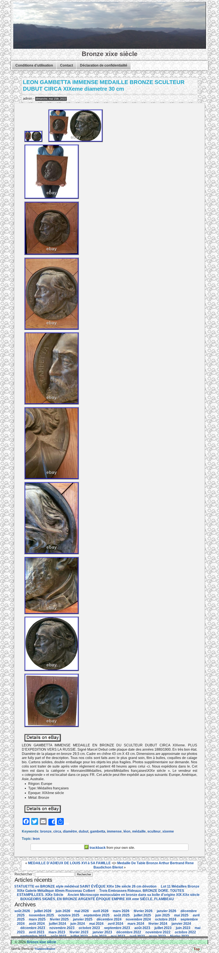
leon (36, 838)
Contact (66, 65)
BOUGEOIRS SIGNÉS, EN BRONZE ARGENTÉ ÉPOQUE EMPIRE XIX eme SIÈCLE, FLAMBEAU (97, 899)
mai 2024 (96, 923)
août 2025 (122, 915)
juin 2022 (99, 936)
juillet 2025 (142, 915)
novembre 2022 (157, 932)
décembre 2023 (32, 928)
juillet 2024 (57, 923)
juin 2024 (77, 923)
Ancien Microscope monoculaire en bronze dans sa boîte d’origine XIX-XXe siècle (134, 895)
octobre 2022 (185, 932)
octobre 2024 (165, 919)
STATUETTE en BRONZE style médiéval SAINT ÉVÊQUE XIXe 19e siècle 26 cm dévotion (85, 886)
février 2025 (59, 919)
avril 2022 (137, 936)
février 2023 (79, 932)
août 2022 (58, 936)
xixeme (168, 831)
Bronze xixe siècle (110, 53)
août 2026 (22, 911)
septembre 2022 (33, 936)
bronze (46, 831)
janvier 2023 (102, 932)
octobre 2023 (89, 928)
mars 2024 (135, 923)
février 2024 (157, 923)
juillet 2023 (163, 928)
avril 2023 (36, 932)
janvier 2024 (181, 923)
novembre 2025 (41, 915)
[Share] (51, 822)
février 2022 (179, 936)
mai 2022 (118, 936)
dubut (83, 831)
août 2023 (142, 928)
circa (57, 831)
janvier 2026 (166, 911)
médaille (139, 831)
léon (126, 831)
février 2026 (143, 911)
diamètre (70, 831)
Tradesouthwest (44, 948)
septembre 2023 (117, 928)
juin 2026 (63, 911)
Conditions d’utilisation (34, 65)
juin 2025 (162, 915)
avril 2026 (100, 911)
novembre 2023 (61, 928)
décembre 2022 (128, 932)
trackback (97, 847)
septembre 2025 (97, 915)
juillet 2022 (79, 936)
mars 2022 (157, 936)
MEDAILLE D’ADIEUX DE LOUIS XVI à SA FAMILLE (69, 863)
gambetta (97, 831)
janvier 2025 (82, 919)
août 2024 (37, 923)
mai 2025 (181, 915)
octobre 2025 (68, 915)
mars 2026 (121, 911)
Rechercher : (24, 874)
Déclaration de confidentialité (103, 65)
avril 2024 (115, 923)
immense (114, 831)
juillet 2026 (42, 911)
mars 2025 (37, 919)
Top (197, 949)
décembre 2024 (109, 919)
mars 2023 (57, 932)
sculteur (154, 831)
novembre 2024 (138, 919)
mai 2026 (81, 911)
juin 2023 (183, 928)
